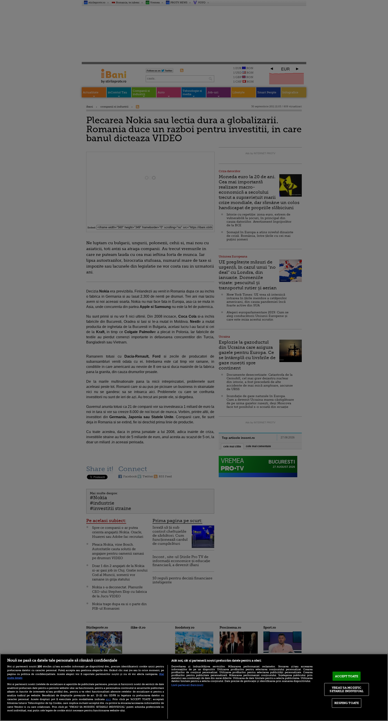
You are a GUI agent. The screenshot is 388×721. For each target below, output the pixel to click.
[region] (194, 687)
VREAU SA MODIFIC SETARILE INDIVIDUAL (346, 689)
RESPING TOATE (346, 703)
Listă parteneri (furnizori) (187, 685)
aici (108, 699)
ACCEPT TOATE (346, 676)
